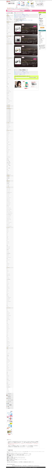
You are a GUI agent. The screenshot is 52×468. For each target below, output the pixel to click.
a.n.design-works (8, 253)
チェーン (8, 135)
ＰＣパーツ (29, 455)
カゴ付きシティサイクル (9, 42)
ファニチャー (11, 456)
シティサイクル (8, 38)
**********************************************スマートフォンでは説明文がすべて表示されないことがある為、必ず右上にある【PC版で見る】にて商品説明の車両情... (29, 41)
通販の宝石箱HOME (14, 465)
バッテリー (8, 20)
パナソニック (8, 24)
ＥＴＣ (7, 389)
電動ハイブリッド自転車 (9, 19)
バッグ (7, 153)
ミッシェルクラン (8, 32)
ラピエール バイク (8, 218)
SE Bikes (8, 98)
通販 (23, 465)
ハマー (7, 103)
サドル (7, 140)
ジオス (7, 232)
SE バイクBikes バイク (9, 214)
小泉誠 (7, 33)
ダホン (7, 323)
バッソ (7, 262)
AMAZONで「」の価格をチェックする (20, 74)
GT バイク (8, 206)
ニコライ (8, 284)
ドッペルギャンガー (9, 69)
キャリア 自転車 (8, 165)
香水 (24, 451)
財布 (25, 451)
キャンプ (14, 459)
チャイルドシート (8, 156)
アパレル (32, 451)
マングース (8, 314)
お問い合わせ (37, 465)
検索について (26, 465)
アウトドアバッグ (20, 459)
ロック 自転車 (8, 161)
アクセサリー (12, 451)
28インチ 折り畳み (9, 121)
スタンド (8, 152)
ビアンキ (8, 65)
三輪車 (7, 179)
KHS (7, 258)
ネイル (20, 451)
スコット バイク (8, 210)
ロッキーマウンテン (9, 257)
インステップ (8, 99)
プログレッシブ (8, 90)
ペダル (7, 143)
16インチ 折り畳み (9, 112)
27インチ (8, 55)
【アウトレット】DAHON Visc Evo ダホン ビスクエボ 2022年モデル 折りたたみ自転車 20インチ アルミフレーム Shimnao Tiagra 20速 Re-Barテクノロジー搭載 (29, 49)
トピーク (8, 293)
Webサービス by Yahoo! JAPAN (11, 464)
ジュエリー (29, 451)
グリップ (8, 139)
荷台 (7, 166)
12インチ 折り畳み (9, 109)
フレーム (8, 131)
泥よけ (7, 169)
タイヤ (7, 148)
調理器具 (16, 459)
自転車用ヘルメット (9, 174)
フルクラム (8, 385)
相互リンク (21, 465)
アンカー (8, 306)
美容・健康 (9, 396)
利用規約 (18, 465)
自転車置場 (8, 183)
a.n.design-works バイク (9, 192)
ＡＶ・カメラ (9, 401)
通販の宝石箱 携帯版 (12, 460)
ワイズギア (8, 28)
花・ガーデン (9, 398)
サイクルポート (8, 184)
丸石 (7, 82)
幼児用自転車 (8, 178)
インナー (43, 451)
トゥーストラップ (8, 144)
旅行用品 (11, 459)
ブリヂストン (8, 341)
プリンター (23, 455)
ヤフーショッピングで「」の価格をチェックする (21, 14)
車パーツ (17, 457)
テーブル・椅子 (24, 459)
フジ (7, 292)
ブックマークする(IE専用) (30, 446)
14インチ (8, 46)
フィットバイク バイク (9, 222)
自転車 (7, 14)
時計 (15, 451)
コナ (7, 310)
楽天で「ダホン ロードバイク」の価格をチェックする (22, 15)
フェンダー (8, 170)
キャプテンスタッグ (9, 73)
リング (37, 451)
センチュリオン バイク (9, 209)
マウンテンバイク (8, 126)
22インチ (8, 51)
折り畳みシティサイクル (9, 41)
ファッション (9, 393)
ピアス (8, 452)
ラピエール (8, 254)
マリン (7, 81)
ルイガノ (8, 228)
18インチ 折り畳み (9, 113)
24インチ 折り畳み (9, 117)
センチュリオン (8, 77)
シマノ (7, 29)
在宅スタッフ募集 (34, 465)
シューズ (35, 451)
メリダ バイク (8, 201)
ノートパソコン (19, 455)
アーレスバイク (8, 345)
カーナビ (8, 390)
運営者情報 (29, 465)
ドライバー (26, 455)
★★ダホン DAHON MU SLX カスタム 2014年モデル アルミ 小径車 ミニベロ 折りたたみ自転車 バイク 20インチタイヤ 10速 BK (29, 61)
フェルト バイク (8, 188)
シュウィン (8, 241)
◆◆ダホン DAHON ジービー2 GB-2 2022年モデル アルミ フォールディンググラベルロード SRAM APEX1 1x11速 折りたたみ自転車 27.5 (29, 28)
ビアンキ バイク (8, 193)
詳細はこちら (34, 54)
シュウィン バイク (8, 197)
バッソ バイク (8, 223)
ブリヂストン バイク (9, 219)
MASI (7, 86)
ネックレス (17, 451)
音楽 (8, 406)
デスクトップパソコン (14, 455)
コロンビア (8, 95)
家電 (8, 403)
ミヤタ (7, 64)
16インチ (8, 47)
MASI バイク (8, 205)
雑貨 (27, 451)
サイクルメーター (8, 157)
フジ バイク (8, 196)
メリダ (7, 94)
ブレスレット (40, 451)
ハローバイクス (8, 319)
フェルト (8, 271)
